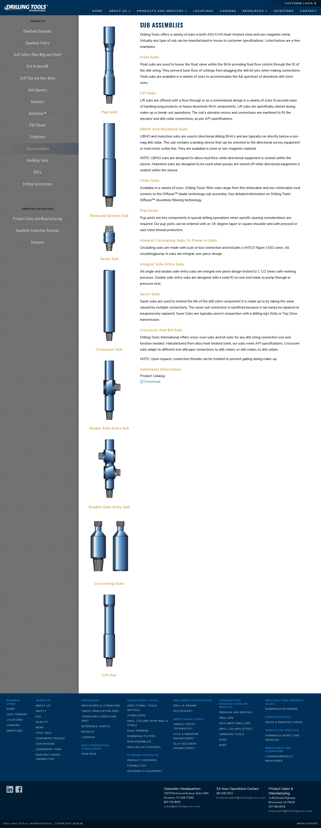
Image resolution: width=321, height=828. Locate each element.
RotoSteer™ (183, 711)
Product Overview (142, 760)
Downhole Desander (281, 708)
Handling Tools (231, 734)
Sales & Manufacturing (284, 722)
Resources (254, 11)
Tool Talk (43, 732)
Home (97, 11)
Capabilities (136, 765)
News (40, 727)
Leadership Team (49, 749)
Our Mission (45, 743)
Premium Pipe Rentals (235, 712)
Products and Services (161, 11)
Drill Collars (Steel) (236, 728)
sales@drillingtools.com (182, 806)
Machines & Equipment (144, 771)
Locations (203, 11)
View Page (89, 753)
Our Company (17, 714)
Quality (42, 721)
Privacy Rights (307, 823)
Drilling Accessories (144, 747)
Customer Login (299, 3)
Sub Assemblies (139, 741)
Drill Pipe (226, 717)
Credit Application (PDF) (100, 711)
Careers (228, 11)
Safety (41, 711)
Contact (308, 11)
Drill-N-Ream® (185, 705)
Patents (87, 731)
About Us (118, 11)
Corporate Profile (50, 738)
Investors (283, 11)
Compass (88, 737)
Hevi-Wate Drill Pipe (234, 723)
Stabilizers (136, 715)
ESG (38, 716)
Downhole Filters (141, 736)
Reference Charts (95, 726)
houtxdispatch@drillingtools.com (240, 797)
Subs (223, 739)
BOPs (222, 745)
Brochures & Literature (100, 705)
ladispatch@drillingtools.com (290, 811)
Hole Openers (137, 730)
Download (151, 381)
